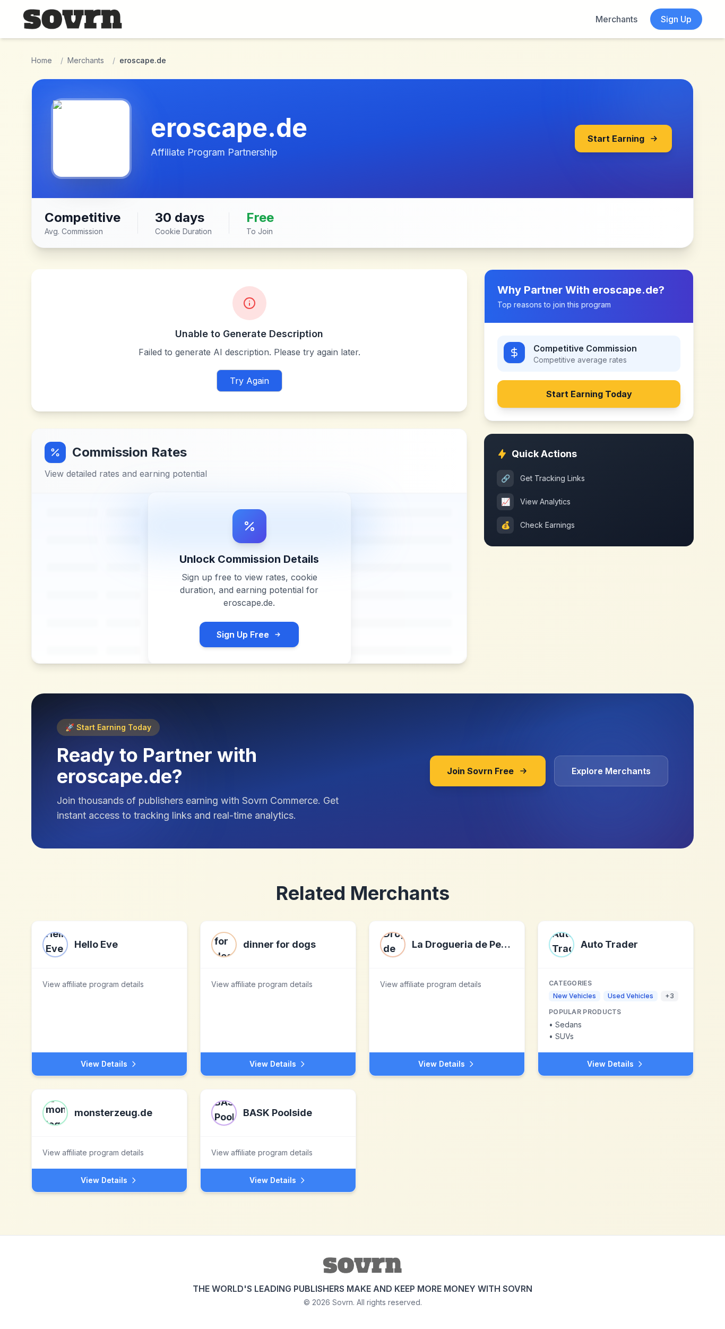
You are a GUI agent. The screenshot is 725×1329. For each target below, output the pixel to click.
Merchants (616, 19)
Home (41, 60)
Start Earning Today (589, 394)
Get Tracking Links (543, 478)
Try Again (249, 380)
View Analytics (536, 501)
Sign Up (676, 19)
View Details (104, 1063)
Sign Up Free (243, 634)
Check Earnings (538, 524)
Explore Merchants (611, 771)
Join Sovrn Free (480, 771)
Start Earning (616, 138)
